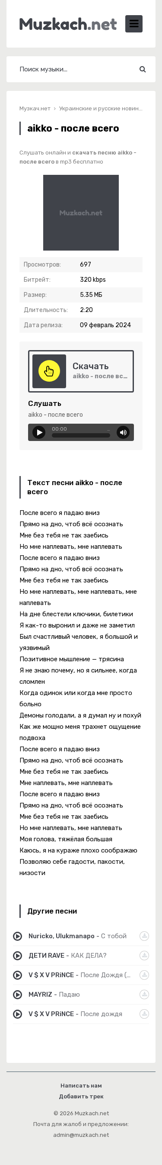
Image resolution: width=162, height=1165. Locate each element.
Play (38, 432)
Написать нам (81, 1085)
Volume (123, 432)
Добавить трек (81, 1096)
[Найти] (143, 69)
